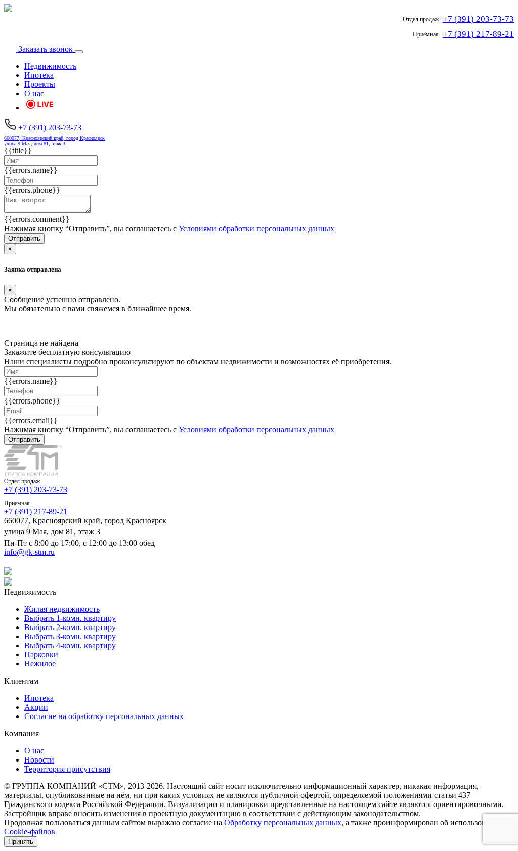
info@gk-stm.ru (29, 552)
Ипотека (39, 75)
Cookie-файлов (29, 831)
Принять (20, 841)
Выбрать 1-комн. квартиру (70, 618)
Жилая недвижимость (62, 609)
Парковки (41, 654)
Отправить (24, 238)
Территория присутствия (67, 769)
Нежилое (40, 663)
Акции (36, 707)
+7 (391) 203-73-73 (35, 489)
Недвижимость (50, 66)
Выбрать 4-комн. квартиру (70, 645)
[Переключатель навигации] (79, 51)
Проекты (39, 84)
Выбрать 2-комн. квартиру (70, 627)
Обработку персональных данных (282, 822)
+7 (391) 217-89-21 (35, 511)
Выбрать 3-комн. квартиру (70, 636)
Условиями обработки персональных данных (256, 228)
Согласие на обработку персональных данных (104, 716)
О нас (34, 93)
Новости (39, 759)
